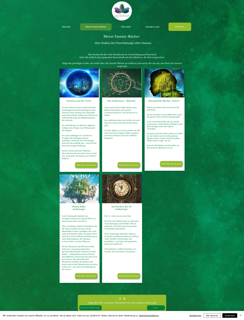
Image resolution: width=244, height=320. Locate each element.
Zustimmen (230, 315)
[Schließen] (240, 315)
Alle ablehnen (212, 315)
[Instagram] (124, 298)
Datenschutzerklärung (149, 315)
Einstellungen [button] (195, 315)
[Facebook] (120, 298)
